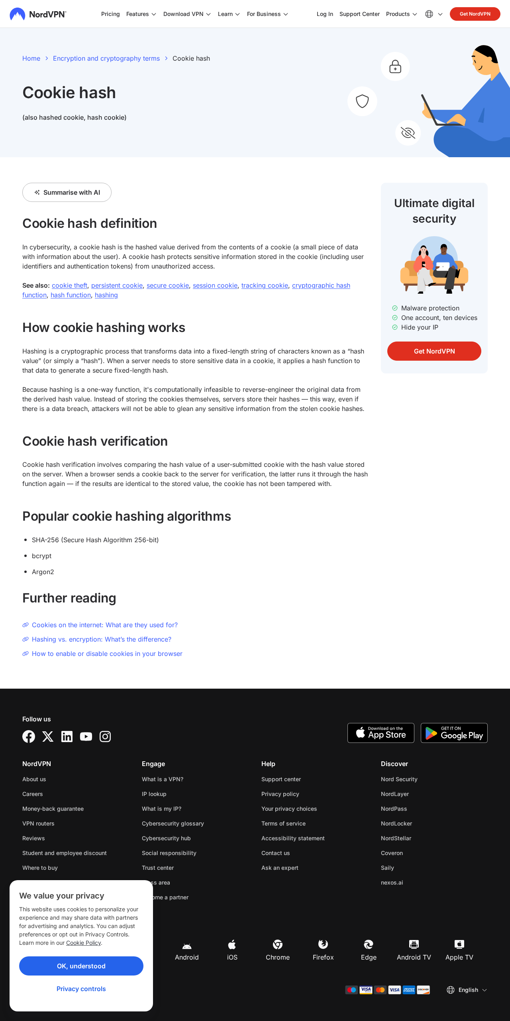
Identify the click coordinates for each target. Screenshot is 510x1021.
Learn (225, 13)
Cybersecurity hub (166, 838)
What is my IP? (161, 808)
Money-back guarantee (53, 808)
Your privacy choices (289, 808)
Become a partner (165, 897)
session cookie (215, 285)
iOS (232, 957)
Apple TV (459, 957)
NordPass (419, 808)
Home (31, 58)
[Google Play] (454, 733)
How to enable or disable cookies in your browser (107, 654)
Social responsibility (169, 852)
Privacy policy (305, 793)
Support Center (359, 13)
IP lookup (154, 793)
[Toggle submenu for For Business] (285, 14)
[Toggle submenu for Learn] (237, 14)
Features (137, 13)
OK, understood (81, 966)
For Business (264, 13)
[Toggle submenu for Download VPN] (208, 14)
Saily (412, 867)
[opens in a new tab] (28, 736)
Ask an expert (279, 867)
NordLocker (421, 823)
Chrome (278, 957)
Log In (325, 13)
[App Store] (380, 733)
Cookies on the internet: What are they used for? (105, 625)
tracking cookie (264, 285)
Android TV (414, 957)
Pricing (110, 13)
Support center (281, 779)
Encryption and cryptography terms (106, 58)
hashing (106, 295)
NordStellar (421, 837)
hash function (71, 295)
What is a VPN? (162, 779)
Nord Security (424, 778)
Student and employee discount (64, 852)
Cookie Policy (83, 942)
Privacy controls (81, 989)
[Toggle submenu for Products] (415, 14)
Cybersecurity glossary (173, 823)
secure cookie (168, 285)
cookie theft (69, 285)
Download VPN (183, 13)
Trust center (158, 867)
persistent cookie (117, 285)
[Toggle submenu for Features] (154, 14)
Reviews (33, 838)
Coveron (417, 852)
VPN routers (38, 823)
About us (34, 779)
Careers (57, 793)
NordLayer (420, 793)
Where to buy (40, 867)
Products (398, 13)
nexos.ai (417, 882)
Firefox (323, 957)
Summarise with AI (71, 192)
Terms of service (308, 823)
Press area (156, 882)
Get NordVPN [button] (475, 14)
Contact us (275, 852)
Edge (369, 957)
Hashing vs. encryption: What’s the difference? (101, 639)
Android (187, 957)
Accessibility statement (293, 838)
